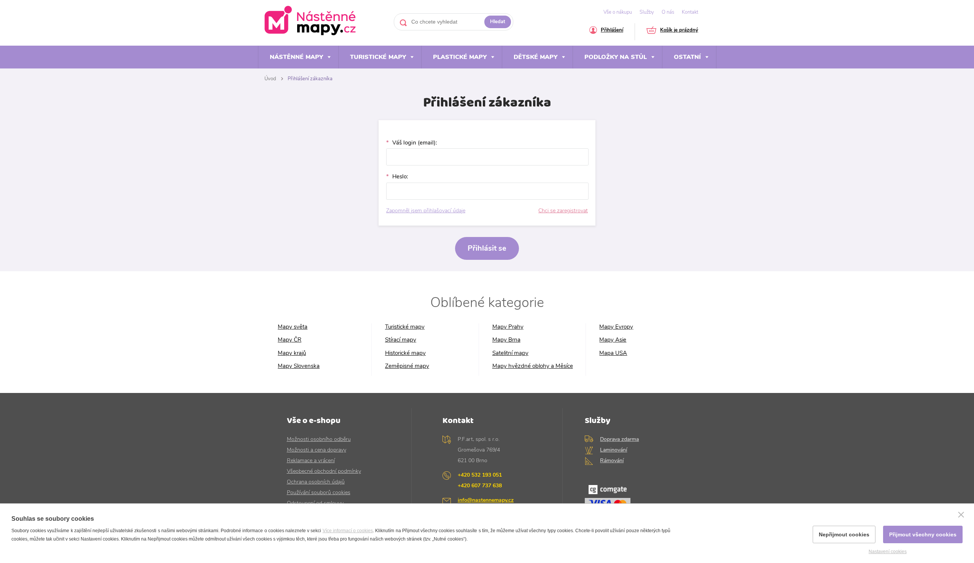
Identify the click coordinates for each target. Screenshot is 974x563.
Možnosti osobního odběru (319, 439)
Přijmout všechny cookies (922, 534)
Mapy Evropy (616, 327)
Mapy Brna (506, 340)
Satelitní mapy (510, 353)
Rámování (612, 460)
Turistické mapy (378, 57)
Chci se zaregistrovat (563, 210)
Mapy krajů (292, 353)
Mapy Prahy (508, 327)
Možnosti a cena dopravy (316, 449)
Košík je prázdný (679, 30)
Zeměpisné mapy (407, 366)
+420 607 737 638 (480, 485)
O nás (668, 12)
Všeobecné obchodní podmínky (324, 471)
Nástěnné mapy (296, 57)
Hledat (497, 21)
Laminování (613, 449)
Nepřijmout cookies (844, 534)
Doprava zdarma (619, 439)
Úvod (270, 78)
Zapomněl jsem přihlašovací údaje (425, 210)
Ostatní (687, 57)
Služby (647, 12)
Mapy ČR (289, 340)
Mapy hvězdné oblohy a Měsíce (532, 366)
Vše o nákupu (617, 12)
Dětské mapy (535, 57)
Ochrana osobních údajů (316, 481)
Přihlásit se (487, 248)
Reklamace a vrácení (311, 460)
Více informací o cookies (348, 530)
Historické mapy (405, 353)
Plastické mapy (460, 57)
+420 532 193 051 (480, 475)
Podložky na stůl (615, 57)
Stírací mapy (400, 340)
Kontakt (690, 12)
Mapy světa (292, 327)
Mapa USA (613, 353)
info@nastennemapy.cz (486, 500)
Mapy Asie (612, 340)
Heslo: (399, 176)
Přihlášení (612, 30)
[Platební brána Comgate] (636, 500)
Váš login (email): (414, 142)
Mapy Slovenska (299, 366)
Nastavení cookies (888, 551)
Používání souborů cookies (318, 492)
